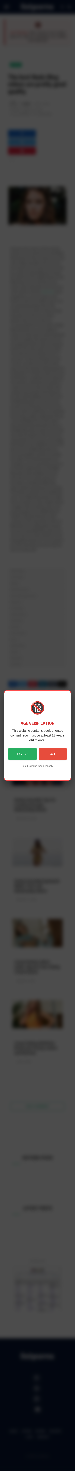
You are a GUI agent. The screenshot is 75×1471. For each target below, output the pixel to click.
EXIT (52, 754)
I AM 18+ (22, 754)
